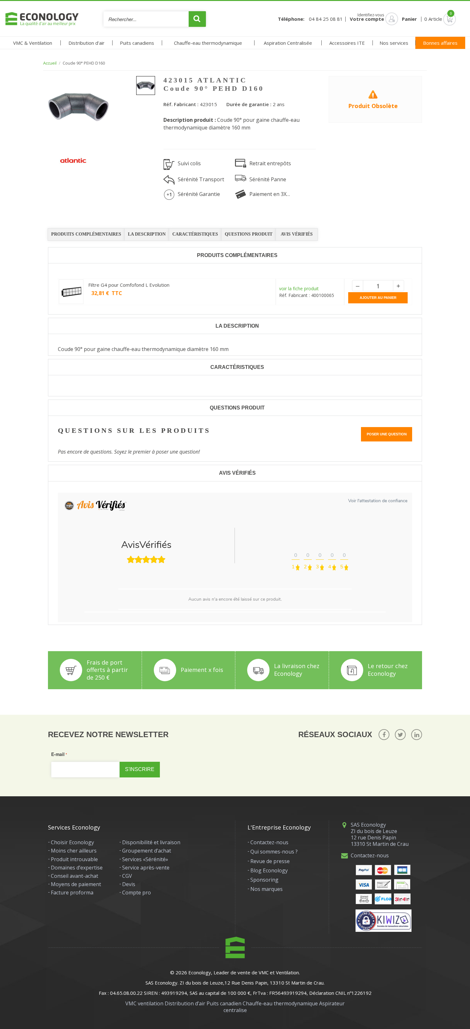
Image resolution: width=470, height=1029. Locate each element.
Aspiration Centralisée (288, 43)
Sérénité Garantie (199, 194)
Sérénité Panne (267, 179)
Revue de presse (270, 861)
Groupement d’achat (146, 850)
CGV (127, 875)
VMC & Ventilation (32, 43)
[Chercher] (197, 19)
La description (147, 234)
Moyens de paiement (76, 884)
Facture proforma (72, 892)
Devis (128, 884)
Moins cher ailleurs (74, 850)
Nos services (394, 43)
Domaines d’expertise (77, 867)
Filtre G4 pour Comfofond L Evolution (128, 285)
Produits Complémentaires (86, 234)
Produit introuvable (74, 859)
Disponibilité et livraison (151, 842)
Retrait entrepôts (270, 163)
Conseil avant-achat (74, 875)
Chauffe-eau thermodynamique (208, 43)
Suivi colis (189, 163)
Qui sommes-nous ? (274, 851)
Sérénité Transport (201, 179)
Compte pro (136, 892)
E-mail (58, 754)
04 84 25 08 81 (326, 19)
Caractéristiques (195, 234)
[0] (440, 19)
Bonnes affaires (440, 43)
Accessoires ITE (347, 43)
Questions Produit (248, 234)
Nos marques (266, 889)
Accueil (50, 63)
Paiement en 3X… (269, 194)
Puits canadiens (137, 43)
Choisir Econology (72, 842)
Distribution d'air (86, 43)
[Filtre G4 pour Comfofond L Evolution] (71, 291)
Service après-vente (145, 867)
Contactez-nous (269, 842)
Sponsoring (264, 879)
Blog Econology (269, 870)
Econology (199, 972)
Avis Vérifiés (297, 234)
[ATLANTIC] (73, 160)
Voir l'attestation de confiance (377, 501)
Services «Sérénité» (145, 859)
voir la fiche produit (299, 288)
